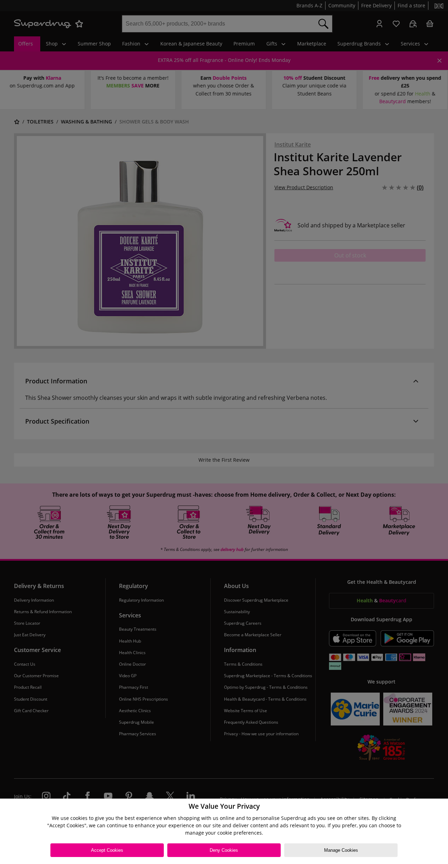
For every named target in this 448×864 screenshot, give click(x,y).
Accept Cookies (107, 850)
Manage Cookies (341, 850)
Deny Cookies (224, 850)
